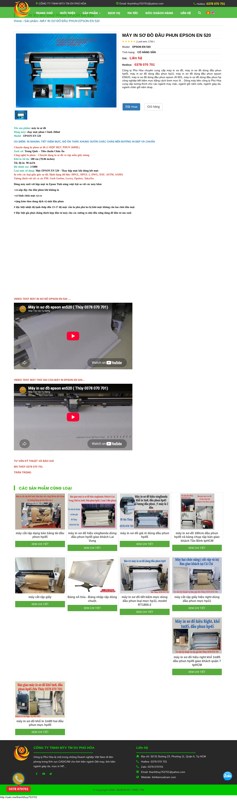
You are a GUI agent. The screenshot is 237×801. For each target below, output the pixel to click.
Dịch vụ (114, 13)
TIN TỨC (132, 13)
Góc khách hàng (159, 13)
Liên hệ (186, 13)
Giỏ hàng (153, 106)
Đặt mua (131, 106)
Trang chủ (44, 13)
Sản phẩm (91, 13)
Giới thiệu (67, 13)
